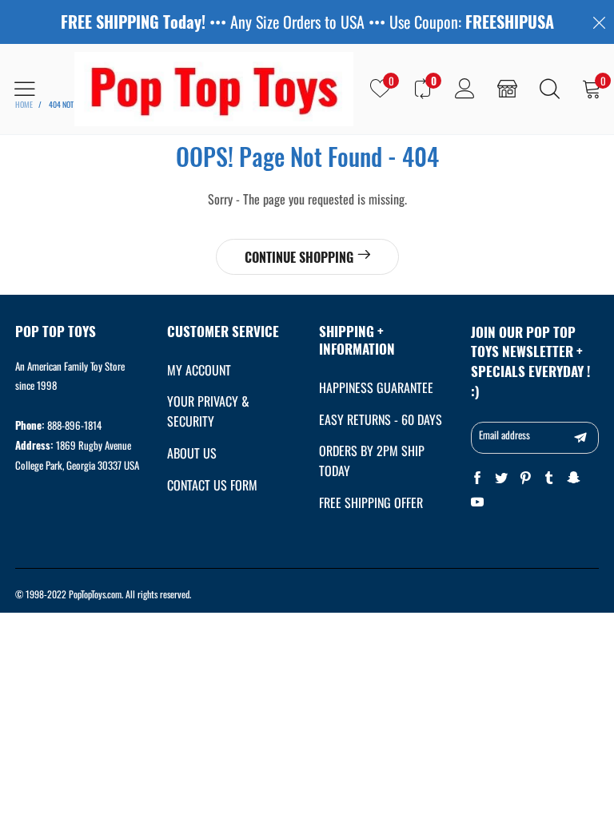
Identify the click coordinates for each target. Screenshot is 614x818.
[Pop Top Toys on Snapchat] (573, 478)
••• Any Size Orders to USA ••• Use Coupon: (307, 22)
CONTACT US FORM (212, 484)
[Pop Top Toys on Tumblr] (549, 478)
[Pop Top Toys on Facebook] (477, 478)
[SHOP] (507, 88)
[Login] (465, 88)
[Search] (549, 88)
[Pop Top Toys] (213, 89)
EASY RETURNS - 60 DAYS (380, 419)
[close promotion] (599, 22)
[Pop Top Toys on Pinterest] (525, 478)
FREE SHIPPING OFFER (371, 502)
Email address (504, 435)
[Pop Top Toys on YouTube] (477, 502)
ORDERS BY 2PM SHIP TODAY (372, 460)
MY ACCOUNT (199, 369)
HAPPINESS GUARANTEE (376, 387)
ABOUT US (192, 453)
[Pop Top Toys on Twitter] (501, 478)
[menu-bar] (35, 88)
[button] (580, 438)
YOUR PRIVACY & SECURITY (208, 411)
